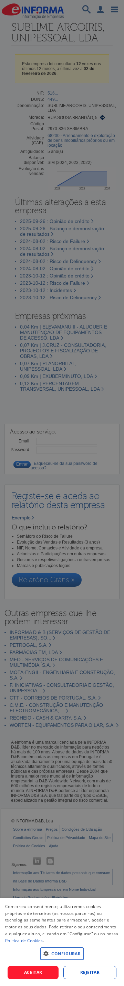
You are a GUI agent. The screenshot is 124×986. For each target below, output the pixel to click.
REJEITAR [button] (90, 972)
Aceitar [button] (33, 972)
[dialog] (62, 942)
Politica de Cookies (24, 941)
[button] (62, 953)
